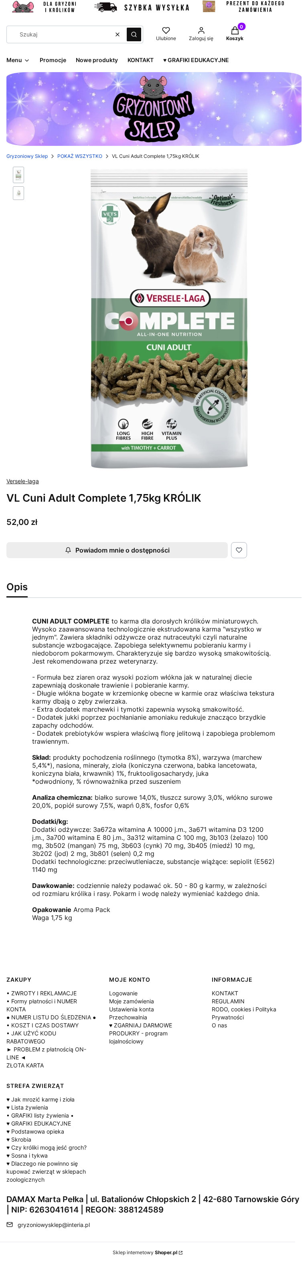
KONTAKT (225, 993)
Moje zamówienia (131, 1001)
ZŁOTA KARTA (25, 1065)
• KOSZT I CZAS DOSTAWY (42, 1025)
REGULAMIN (228, 1001)
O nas (219, 1025)
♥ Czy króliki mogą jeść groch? (46, 1147)
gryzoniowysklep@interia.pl (54, 1224)
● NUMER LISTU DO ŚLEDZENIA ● (51, 1017)
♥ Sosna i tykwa (27, 1155)
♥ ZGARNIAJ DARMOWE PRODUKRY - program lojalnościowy (140, 1033)
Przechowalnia (128, 1017)
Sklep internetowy (145, 1252)
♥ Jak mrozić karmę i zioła (40, 1099)
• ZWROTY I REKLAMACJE (41, 993)
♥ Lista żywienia (27, 1107)
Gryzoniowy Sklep (27, 156)
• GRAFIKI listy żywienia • (40, 1115)
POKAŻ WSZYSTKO (79, 156)
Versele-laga (22, 481)
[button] (134, 34)
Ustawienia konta (131, 1009)
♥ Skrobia (18, 1139)
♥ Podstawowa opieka (35, 1131)
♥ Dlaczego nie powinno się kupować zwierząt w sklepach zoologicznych (46, 1171)
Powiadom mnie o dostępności (122, 550)
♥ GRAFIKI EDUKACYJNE (38, 1123)
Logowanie (123, 993)
